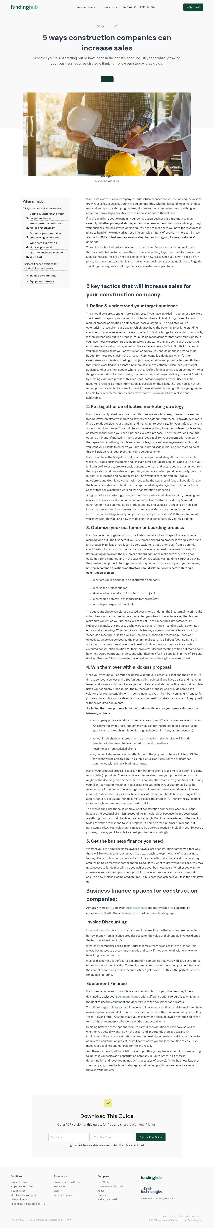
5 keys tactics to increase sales (42, 208)
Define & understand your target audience (47, 216)
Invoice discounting (43, 275)
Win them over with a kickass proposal (43, 245)
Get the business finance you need (46, 255)
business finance (136, 908)
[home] (24, 7)
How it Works (128, 7)
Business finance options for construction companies (40, 266)
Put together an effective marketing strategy (46, 226)
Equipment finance (42, 281)
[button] (87, 7)
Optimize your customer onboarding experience (45, 235)
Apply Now (193, 7)
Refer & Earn (147, 7)
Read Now (106, 79)
